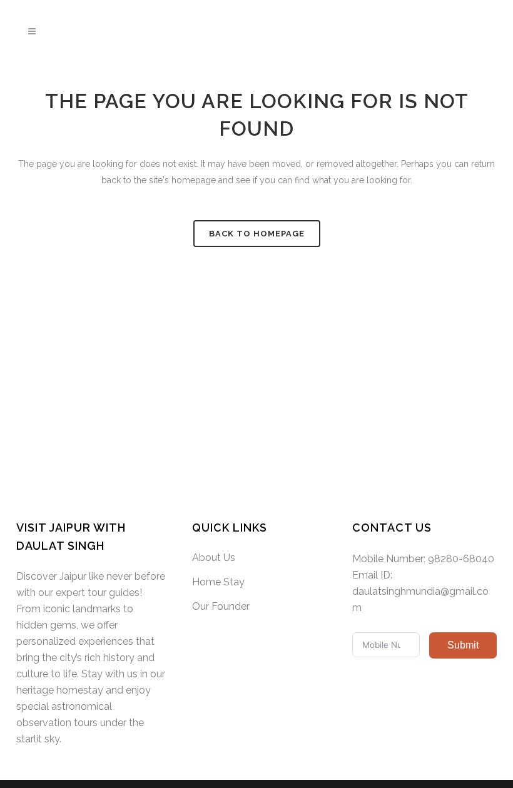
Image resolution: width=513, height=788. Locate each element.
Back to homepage (257, 233)
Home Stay (218, 582)
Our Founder (221, 606)
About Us (213, 557)
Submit (463, 645)
